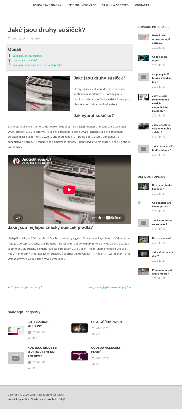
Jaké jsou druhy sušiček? (28, 55)
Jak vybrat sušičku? (25, 60)
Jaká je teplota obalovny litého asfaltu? (161, 128)
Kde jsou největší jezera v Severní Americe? (42, 352)
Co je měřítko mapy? (107, 321)
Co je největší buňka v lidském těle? (162, 78)
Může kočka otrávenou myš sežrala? (161, 39)
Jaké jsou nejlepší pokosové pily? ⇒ (109, 287)
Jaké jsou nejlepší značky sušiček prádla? (38, 65)
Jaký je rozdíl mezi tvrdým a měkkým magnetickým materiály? (160, 103)
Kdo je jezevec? (161, 238)
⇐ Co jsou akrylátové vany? (25, 287)
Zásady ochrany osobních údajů (47, 399)
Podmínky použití (17, 399)
